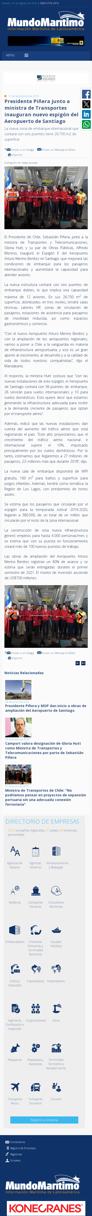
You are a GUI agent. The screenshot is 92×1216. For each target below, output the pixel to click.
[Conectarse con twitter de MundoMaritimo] (86, 104)
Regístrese (16, 1154)
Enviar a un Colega (22, 149)
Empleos (15, 1160)
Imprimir (17, 155)
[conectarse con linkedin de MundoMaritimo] (86, 114)
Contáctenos (17, 1142)
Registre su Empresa (44, 1120)
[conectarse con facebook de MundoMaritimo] (86, 94)
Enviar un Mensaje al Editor (59, 149)
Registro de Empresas (23, 1148)
